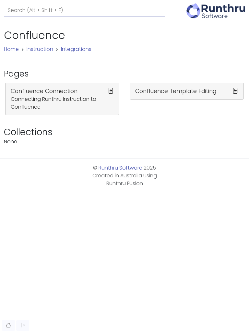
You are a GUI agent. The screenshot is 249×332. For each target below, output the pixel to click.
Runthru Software (120, 168)
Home (11, 49)
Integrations (76, 49)
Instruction (40, 49)
